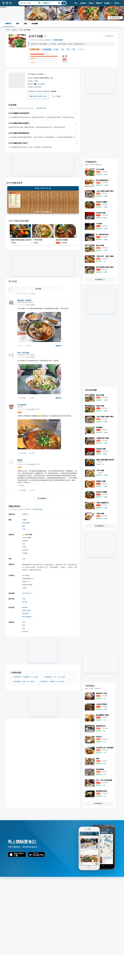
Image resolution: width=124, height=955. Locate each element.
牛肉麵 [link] (56, 49)
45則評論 (64, 61)
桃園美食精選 (35, 49)
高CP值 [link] (24, 602)
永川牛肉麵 (35, 36)
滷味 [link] (23, 526)
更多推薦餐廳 (99, 526)
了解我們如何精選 (58, 40)
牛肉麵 (20, 30)
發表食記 (83, 3)
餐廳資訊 (8, 23)
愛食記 (8, 30)
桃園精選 (14, 30)
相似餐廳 (35, 23)
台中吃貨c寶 (21, 405)
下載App (91, 3)
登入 (76, 3)
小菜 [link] (23, 529)
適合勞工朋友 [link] (26, 610)
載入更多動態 (41, 498)
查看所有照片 (116, 18)
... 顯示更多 (21, 485)
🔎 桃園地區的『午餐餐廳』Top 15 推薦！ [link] (52, 681)
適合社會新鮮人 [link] (27, 616)
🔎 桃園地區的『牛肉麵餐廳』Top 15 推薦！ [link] (25, 677)
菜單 (17, 23)
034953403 (37, 87)
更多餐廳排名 (99, 279)
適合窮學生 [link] (25, 613)
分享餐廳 (58, 96)
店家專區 (107, 3)
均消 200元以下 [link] (27, 593)
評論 (25, 23)
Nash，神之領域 (23, 352)
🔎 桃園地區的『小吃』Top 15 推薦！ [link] (54, 677)
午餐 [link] (73, 49)
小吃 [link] (62, 49)
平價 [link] (23, 599)
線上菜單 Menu (43, 188)
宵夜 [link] (68, 49)
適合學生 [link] (25, 607)
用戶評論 (13, 281)
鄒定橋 (19, 460)
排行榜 (117, 3)
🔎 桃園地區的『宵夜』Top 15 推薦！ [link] (23, 681)
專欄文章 (99, 3)
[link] (105, 174)
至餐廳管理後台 (47, 211)
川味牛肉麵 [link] (25, 523)
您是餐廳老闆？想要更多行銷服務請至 (41, 91)
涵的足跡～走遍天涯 (24, 300)
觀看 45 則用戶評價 (39, 96)
